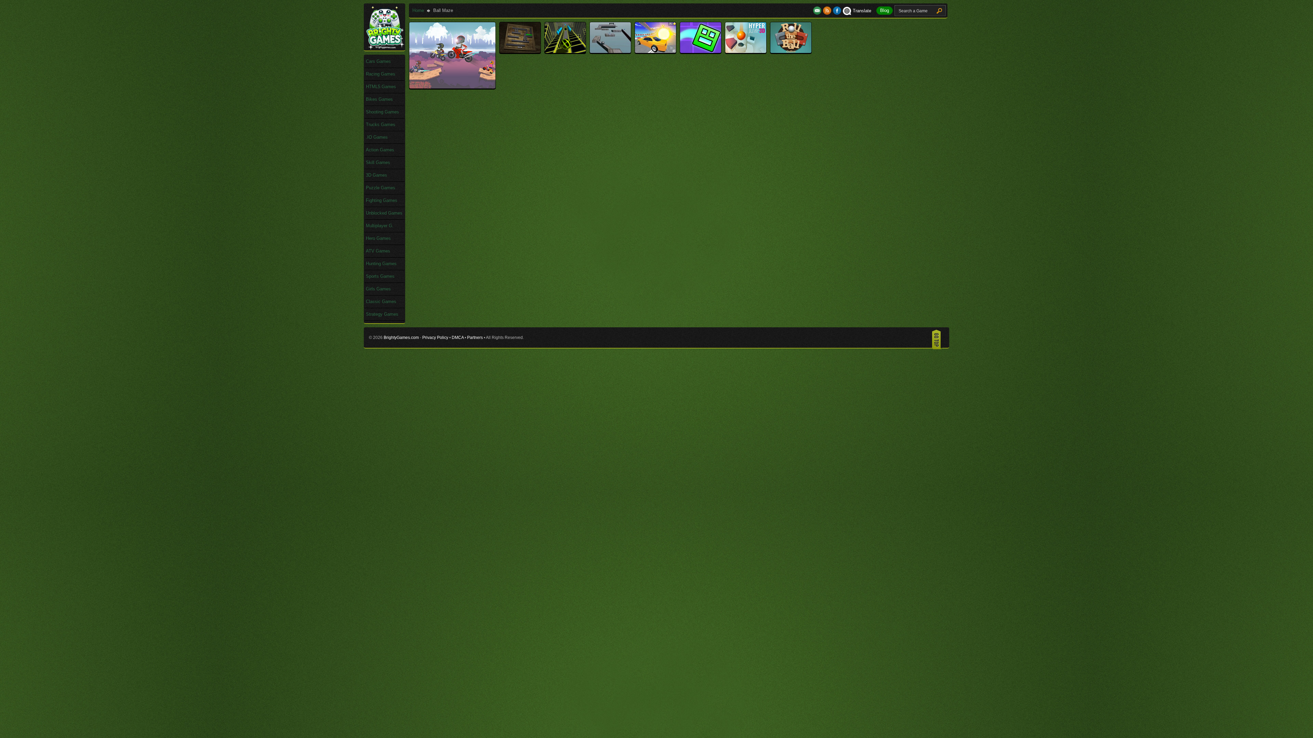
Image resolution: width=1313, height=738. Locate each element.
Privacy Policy (435, 337)
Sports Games (380, 276)
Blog (884, 10)
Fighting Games (381, 200)
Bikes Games (379, 99)
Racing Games (380, 74)
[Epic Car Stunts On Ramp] (655, 51)
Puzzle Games (380, 187)
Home (418, 10)
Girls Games (378, 288)
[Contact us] (818, 10)
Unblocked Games (384, 213)
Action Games (380, 149)
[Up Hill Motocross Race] (452, 87)
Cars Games (378, 61)
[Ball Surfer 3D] (565, 51)
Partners (475, 337)
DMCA (458, 337)
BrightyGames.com (401, 337)
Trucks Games (380, 124)
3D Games (376, 175)
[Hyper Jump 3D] (745, 51)
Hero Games (378, 238)
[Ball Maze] (520, 51)
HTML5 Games (381, 86)
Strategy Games (382, 314)
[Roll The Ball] (790, 51)
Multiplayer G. (380, 225)
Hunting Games (381, 263)
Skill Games (378, 162)
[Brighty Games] (384, 48)
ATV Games (378, 251)
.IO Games (377, 137)
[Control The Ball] (610, 51)
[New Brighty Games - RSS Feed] (828, 10)
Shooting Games (382, 111)
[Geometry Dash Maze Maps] (700, 51)
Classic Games (381, 301)
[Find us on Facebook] (837, 10)
